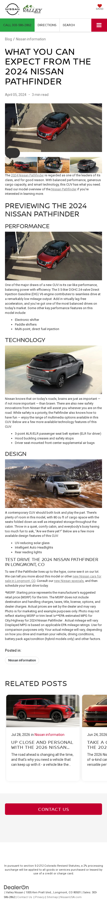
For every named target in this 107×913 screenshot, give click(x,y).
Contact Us (53, 809)
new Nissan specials (69, 581)
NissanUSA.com (71, 897)
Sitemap (52, 897)
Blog (8, 39)
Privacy (40, 897)
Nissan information (31, 39)
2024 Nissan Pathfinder (27, 175)
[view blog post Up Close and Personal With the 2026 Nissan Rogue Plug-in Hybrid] (43, 738)
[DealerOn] (16, 887)
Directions (47, 25)
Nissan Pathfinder (63, 189)
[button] (17, 25)
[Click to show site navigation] (99, 25)
